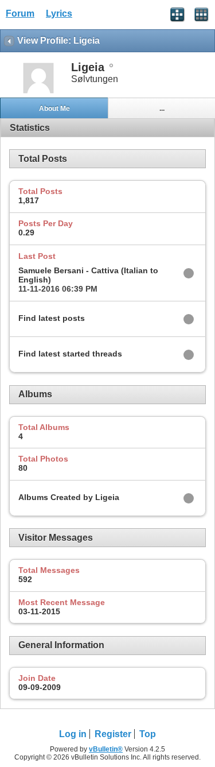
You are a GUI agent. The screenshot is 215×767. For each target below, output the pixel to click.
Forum (20, 13)
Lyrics (59, 13)
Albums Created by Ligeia (68, 497)
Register (113, 734)
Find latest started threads (70, 353)
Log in (73, 734)
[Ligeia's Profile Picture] (38, 92)
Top (147, 734)
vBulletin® (106, 749)
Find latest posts (51, 318)
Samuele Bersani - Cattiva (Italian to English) (88, 275)
